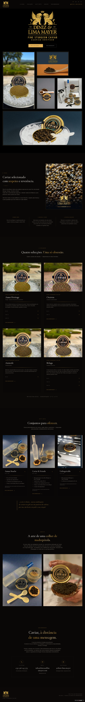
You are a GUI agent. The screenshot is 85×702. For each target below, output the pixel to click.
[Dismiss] (83, 700)
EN (76, 1)
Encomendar (55, 4)
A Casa (22, 4)
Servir (46, 4)
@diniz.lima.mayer (76, 4)
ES (81, 1)
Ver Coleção (36, 45)
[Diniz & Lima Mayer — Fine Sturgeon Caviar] (6, 4)
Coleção (30, 4)
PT (73, 1)
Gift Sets (38, 4)
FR (78, 1)
